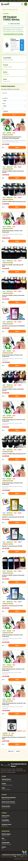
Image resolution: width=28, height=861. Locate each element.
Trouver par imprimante (22, 45)
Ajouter (17, 147)
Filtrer (14, 114)
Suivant (18, 751)
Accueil (3, 9)
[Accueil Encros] (10, 4)
